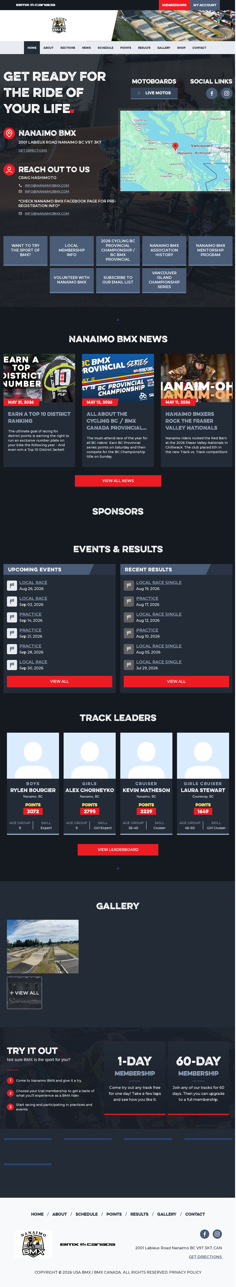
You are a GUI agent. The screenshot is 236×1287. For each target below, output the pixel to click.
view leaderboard (118, 849)
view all (59, 681)
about (62, 1214)
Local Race (33, 583)
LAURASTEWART (203, 790)
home (40, 1214)
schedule (89, 1214)
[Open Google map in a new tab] (175, 151)
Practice (30, 614)
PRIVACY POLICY (185, 1272)
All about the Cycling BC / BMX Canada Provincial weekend (114, 421)
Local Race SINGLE (159, 583)
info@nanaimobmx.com (47, 185)
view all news (118, 481)
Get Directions (32, 150)
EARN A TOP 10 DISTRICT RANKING (39, 417)
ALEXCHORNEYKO (89, 790)
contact (195, 1214)
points (116, 1214)
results (141, 1214)
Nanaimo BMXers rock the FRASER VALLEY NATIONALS (191, 421)
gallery (169, 1214)
